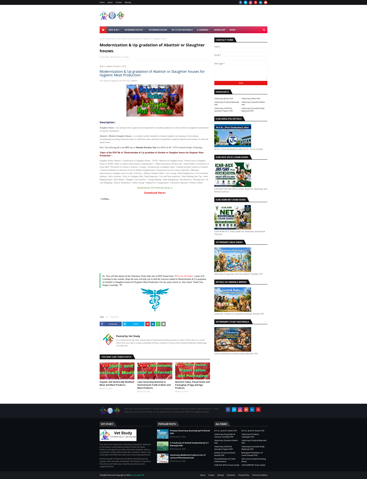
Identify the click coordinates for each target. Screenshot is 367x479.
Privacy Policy (243, 475)
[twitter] (245, 2)
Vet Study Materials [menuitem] (182, 29)
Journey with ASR (137, 475)
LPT (107, 317)
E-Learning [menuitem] (202, 29)
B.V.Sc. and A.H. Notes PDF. (225, 430)
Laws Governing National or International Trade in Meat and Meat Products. (154, 385)
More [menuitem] (232, 29)
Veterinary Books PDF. (224, 98)
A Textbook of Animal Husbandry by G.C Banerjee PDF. (189, 444)
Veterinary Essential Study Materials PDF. (253, 109)
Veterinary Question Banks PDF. (253, 103)
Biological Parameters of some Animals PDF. (252, 454)
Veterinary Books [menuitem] (158, 29)
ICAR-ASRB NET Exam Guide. (254, 465)
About (110, 2)
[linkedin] (260, 2)
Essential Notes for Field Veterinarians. (224, 460)
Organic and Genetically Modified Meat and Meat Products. (117, 383)
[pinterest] (255, 2)
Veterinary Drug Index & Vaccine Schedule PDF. (224, 435)
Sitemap (128, 2)
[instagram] (250, 2)
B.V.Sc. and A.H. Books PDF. (253, 430)
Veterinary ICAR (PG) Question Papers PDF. (223, 109)
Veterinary (110, 39)
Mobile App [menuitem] (219, 29)
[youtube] (265, 2)
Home (102, 2)
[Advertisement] (215, 15)
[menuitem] (103, 29)
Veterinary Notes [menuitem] (134, 29)
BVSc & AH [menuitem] (113, 29)
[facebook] (240, 2)
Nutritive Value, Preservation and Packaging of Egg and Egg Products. (192, 385)
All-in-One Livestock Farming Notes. (254, 460)
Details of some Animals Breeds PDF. (224, 454)
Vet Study (105, 57)
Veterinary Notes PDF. (251, 98)
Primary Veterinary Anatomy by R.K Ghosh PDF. (190, 432)
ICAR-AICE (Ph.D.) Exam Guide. (227, 465)
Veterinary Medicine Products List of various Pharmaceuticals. (188, 456)
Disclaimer (231, 475)
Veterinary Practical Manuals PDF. (226, 103)
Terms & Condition (259, 475)
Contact (118, 2)
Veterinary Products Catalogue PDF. (250, 435)
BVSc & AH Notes (184, 276)
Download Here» (155, 192)
